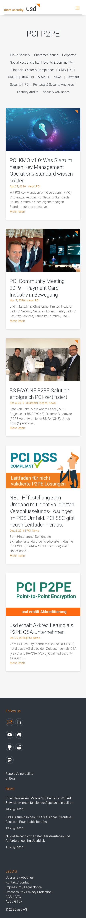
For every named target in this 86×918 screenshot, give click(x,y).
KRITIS (12, 77)
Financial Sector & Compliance (32, 70)
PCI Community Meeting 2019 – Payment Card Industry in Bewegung (37, 288)
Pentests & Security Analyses (53, 84)
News (58, 77)
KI (71, 70)
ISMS (62, 70)
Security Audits (27, 92)
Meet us (43, 77)
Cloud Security (20, 55)
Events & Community (58, 62)
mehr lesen (17, 211)
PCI (26, 84)
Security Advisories (56, 92)
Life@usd (27, 77)
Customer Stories (46, 55)
